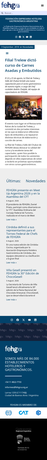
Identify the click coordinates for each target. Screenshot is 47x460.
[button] (42, 5)
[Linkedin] (31, 37)
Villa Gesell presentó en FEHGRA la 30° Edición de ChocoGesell (22, 273)
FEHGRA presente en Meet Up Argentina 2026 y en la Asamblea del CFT (23, 193)
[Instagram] (16, 37)
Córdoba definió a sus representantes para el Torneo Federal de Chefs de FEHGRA (21, 232)
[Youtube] (27, 37)
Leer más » (11, 219)
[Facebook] (20, 37)
